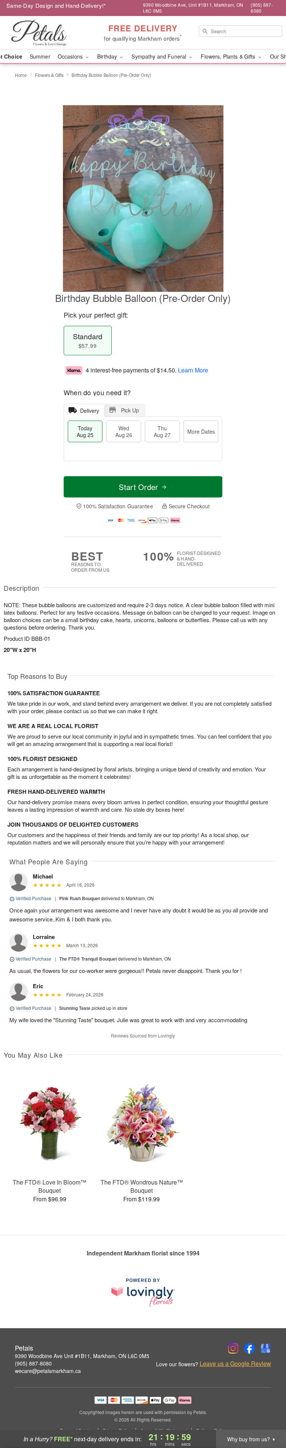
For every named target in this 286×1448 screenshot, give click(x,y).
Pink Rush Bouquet (79, 898)
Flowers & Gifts (49, 75)
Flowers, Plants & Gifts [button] (229, 56)
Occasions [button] (71, 56)
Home (21, 75)
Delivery (89, 410)
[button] (266, 1416)
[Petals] (49, 33)
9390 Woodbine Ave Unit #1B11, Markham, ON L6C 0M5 (82, 1356)
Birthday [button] (107, 56)
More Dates (201, 431)
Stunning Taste (74, 1008)
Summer (40, 56)
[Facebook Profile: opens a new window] (249, 1348)
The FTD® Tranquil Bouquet (88, 958)
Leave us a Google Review (235, 1364)
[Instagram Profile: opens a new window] (233, 1348)
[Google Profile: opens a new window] (266, 1348)
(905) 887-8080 (33, 1363)
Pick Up (130, 410)
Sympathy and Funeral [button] (159, 56)
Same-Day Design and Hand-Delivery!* (56, 5)
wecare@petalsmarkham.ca (48, 1370)
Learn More (193, 370)
